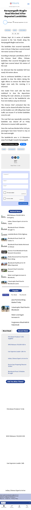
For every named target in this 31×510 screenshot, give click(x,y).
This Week (14, 295)
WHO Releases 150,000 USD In (17, 344)
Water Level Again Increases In (17, 316)
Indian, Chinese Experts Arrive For (18, 358)
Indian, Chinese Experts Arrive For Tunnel (18, 222)
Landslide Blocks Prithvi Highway (17, 234)
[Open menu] (28, 4)
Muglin (3, 149)
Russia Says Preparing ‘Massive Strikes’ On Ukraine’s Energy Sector (17, 503)
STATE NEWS (22, 30)
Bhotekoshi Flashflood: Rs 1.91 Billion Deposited (16, 264)
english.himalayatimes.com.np (11, 496)
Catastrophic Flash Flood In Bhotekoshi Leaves (16, 282)
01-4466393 (6, 497)
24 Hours (5, 295)
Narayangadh (12, 149)
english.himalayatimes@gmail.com (11, 495)
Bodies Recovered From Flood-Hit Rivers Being (18, 258)
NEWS (14, 30)
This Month (22, 295)
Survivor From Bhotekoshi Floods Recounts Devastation (17, 252)
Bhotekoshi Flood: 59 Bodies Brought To (16, 228)
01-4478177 (12, 497)
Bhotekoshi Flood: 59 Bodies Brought (16, 372)
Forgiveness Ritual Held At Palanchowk (20, 323)
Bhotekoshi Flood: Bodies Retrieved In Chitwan (18, 245)
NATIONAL (7, 30)
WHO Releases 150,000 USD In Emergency (16, 216)
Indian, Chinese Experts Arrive (15, 490)
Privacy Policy (14, 498)
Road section (21, 149)
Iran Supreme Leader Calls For (17, 351)
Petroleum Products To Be (15, 409)
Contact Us (7, 498)
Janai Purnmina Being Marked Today (18, 301)
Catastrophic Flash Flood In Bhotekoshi (20, 308)
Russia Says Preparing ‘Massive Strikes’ (17, 365)
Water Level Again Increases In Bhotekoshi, (17, 276)
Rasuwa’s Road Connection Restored (16, 270)
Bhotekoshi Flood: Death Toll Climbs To (16, 239)
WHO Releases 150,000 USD (15, 436)
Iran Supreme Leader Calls (15, 463)
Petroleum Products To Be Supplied (16, 338)
